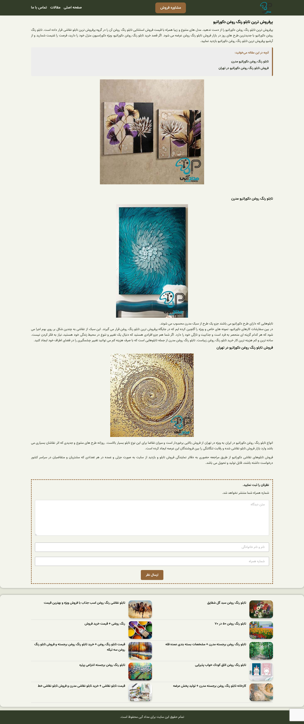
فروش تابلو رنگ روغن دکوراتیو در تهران (244, 68)
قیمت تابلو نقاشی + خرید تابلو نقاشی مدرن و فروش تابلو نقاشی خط (81, 686)
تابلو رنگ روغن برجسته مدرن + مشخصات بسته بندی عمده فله (205, 644)
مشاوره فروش (170, 8)
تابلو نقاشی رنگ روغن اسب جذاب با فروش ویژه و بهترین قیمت (84, 603)
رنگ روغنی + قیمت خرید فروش (105, 623)
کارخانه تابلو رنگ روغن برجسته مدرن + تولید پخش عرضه (209, 686)
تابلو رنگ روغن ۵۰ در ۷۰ (230, 623)
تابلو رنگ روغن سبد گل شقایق (226, 603)
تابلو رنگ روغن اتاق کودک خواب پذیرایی (220, 665)
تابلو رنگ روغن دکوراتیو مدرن (250, 61)
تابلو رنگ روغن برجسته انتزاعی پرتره (102, 665)
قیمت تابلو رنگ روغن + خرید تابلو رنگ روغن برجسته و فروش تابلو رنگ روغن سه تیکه (79, 647)
